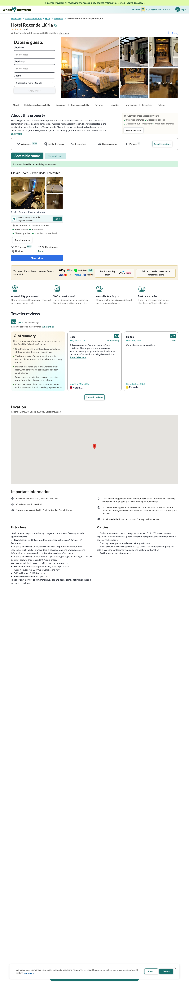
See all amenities (162, 144)
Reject (151, 971)
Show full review (78, 357)
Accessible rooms (27, 156)
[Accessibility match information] (38, 217)
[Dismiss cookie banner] (175, 968)
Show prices (35, 90)
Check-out (19, 61)
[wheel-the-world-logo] (17, 9)
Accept (166, 971)
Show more (16, 133)
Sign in (57, 219)
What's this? (48, 326)
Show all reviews (94, 397)
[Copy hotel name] (55, 25)
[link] (15, 105)
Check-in (19, 47)
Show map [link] (64, 33)
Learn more (29, 973)
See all (41, 251)
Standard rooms (55, 156)
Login (183, 9)
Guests (17, 75)
